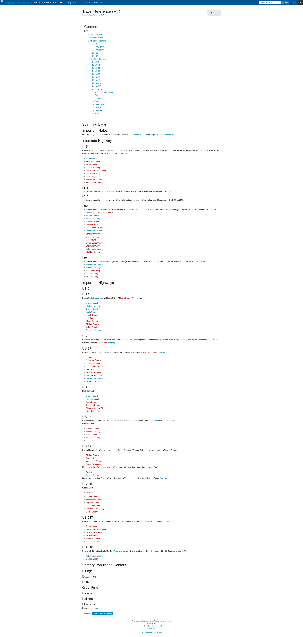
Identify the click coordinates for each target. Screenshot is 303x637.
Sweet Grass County (94, 242)
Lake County (91, 434)
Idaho (127, 153)
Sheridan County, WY (105, 212)
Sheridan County (150, 352)
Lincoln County (92, 303)
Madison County (93, 538)
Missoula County (93, 218)
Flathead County (93, 305)
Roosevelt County (93, 330)
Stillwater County (93, 245)
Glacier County (92, 309)
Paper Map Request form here (163, 134)
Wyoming (90, 212)
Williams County (124, 298)
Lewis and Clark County (96, 170)
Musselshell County (94, 375)
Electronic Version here (137, 134)
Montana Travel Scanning (102, 613)
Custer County (92, 273)
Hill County (90, 318)
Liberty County (92, 315)
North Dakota (199, 261)
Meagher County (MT (95, 408)
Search (285, 3)
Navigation (70, 3)
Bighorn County (92, 502)
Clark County (118, 153)
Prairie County (92, 276)
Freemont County (160, 339)
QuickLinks (84, 3)
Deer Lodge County (94, 176)
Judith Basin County (94, 366)
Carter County (92, 511)
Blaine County (92, 321)
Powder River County (95, 508)
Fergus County (92, 369)
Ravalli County (92, 440)
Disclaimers (151, 628)
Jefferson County (93, 173)
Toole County (91, 158)
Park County (91, 239)
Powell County (92, 224)
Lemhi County (169, 420)
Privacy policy (151, 623)
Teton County (91, 164)
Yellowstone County (94, 248)
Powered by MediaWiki (152, 632)
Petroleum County (93, 372)
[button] (85, 23)
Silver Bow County (94, 179)
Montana (94, 608)
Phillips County (92, 324)
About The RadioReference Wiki (151, 626)
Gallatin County (92, 236)
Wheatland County (94, 461)
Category (87, 613)
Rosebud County (93, 270)
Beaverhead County (94, 182)
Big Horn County (93, 252)
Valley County (92, 327)
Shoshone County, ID (159, 209)
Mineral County (92, 215)
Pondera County (93, 161)
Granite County (92, 221)
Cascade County (93, 167)
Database (97, 3)
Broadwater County (94, 532)
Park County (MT (93, 411)
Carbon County (92, 496)
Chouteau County (93, 360)
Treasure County (93, 267)
